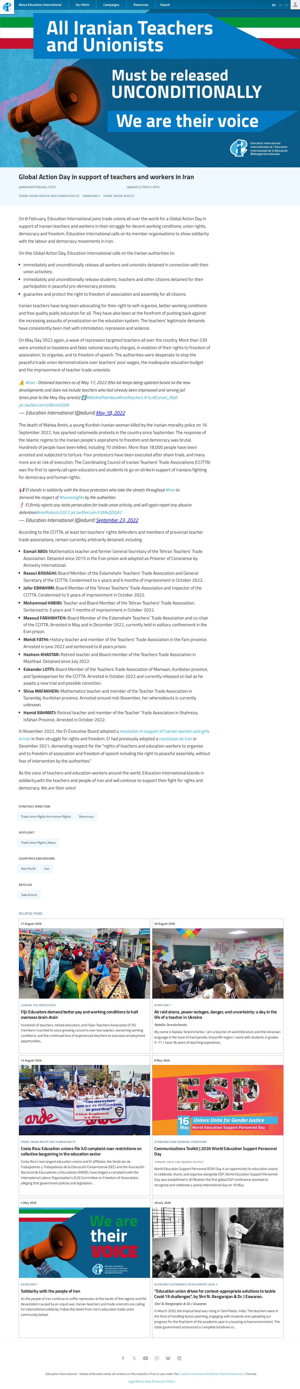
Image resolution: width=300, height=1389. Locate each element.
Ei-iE (7, 7)
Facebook (123, 1358)
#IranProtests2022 (52, 512)
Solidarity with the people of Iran (84, 1259)
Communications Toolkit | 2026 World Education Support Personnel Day (217, 1123)
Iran (46, 868)
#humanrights (71, 497)
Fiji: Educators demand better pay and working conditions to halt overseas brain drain (84, 982)
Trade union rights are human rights (46, 816)
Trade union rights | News (38, 842)
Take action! (29, 895)
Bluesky (168, 1358)
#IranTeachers (130, 397)
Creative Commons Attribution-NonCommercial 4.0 (212, 1374)
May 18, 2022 (110, 412)
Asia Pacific (28, 868)
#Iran (30, 382)
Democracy (86, 816)
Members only (295, 4)
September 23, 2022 (117, 519)
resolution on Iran (175, 738)
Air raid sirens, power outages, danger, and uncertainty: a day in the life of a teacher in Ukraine (217, 983)
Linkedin (179, 1358)
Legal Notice (136, 1381)
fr (280, 5)
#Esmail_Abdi (164, 397)
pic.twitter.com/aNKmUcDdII (44, 405)
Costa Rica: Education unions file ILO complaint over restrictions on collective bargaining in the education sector (84, 1122)
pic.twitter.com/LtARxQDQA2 (96, 512)
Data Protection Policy (160, 1381)
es (286, 5)
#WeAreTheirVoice (102, 397)
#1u (147, 397)
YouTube (145, 1358)
